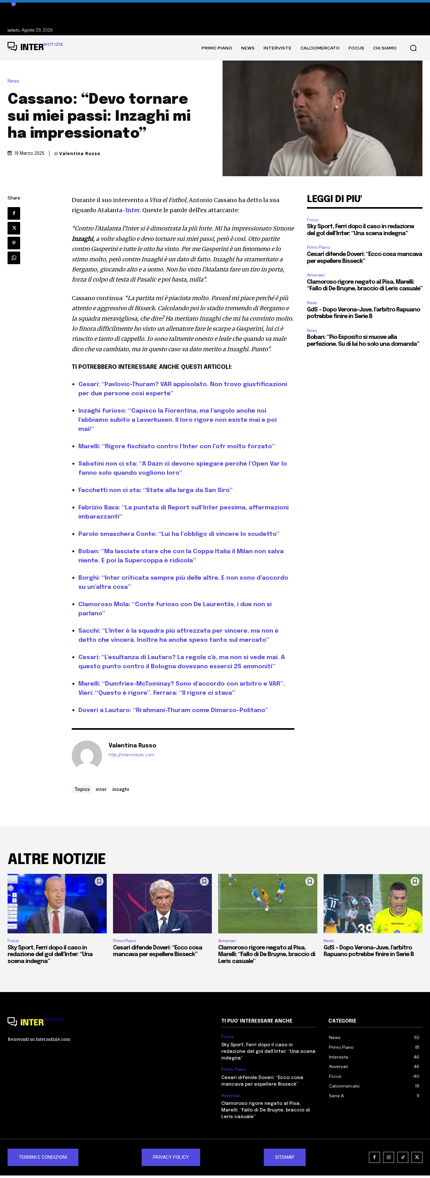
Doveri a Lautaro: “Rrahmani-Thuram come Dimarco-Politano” (173, 710)
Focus (312, 220)
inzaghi (120, 789)
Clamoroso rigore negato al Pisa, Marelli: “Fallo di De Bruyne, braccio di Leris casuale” (266, 954)
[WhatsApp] (14, 258)
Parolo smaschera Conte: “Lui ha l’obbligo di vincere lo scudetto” (179, 534)
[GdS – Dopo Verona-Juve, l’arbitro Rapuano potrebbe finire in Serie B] (373, 903)
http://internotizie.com (131, 754)
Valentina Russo (79, 153)
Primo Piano (318, 247)
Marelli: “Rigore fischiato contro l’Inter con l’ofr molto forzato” (176, 447)
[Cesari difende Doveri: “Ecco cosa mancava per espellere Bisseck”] (162, 903)
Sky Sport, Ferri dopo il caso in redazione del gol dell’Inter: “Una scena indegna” (50, 954)
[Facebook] (14, 213)
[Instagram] (388, 1157)
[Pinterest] (14, 243)
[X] (14, 228)
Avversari (316, 275)
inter (101, 789)
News (14, 81)
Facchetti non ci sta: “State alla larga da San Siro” (155, 490)
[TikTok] (402, 1157)
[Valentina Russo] (87, 755)
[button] (413, 48)
